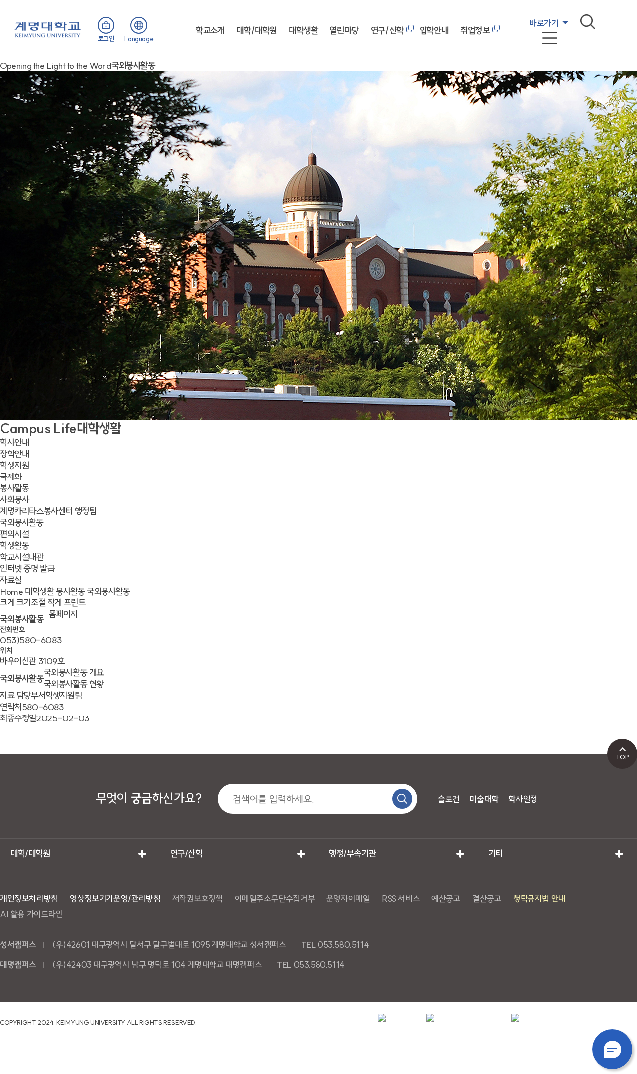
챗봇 (612, 1049)
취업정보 (474, 30)
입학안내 (434, 30)
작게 (54, 602)
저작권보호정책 (197, 898)
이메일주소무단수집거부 (275, 898)
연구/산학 (387, 30)
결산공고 (486, 898)
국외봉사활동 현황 (74, 684)
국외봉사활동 (108, 591)
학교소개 (210, 30)
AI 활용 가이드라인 (31, 914)
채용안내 (541, 57)
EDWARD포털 (551, 45)
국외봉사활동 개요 (74, 672)
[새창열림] (396, 1018)
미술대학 (483, 799)
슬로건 (449, 799)
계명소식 (541, 69)
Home (11, 591)
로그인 (106, 38)
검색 (588, 22)
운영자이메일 (348, 898)
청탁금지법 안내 (539, 898)
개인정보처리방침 (29, 898)
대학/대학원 (256, 30)
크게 (7, 602)
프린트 (75, 602)
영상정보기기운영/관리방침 (115, 898)
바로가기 (544, 23)
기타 (495, 853)
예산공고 (445, 898)
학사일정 (522, 799)
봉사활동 (70, 591)
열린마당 (343, 30)
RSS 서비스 (401, 898)
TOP (622, 757)
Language (138, 38)
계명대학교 (48, 28)
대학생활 (303, 30)
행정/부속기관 (352, 853)
